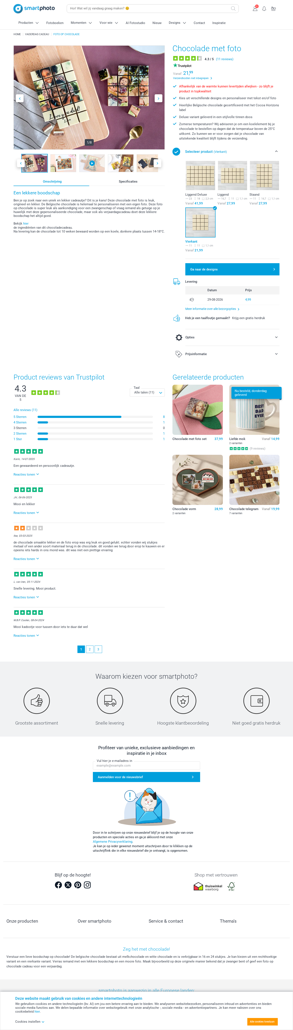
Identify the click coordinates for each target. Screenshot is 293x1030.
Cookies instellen (27, 1022)
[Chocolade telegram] (254, 480)
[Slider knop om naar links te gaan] (20, 98)
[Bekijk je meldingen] (264, 8)
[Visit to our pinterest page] (77, 884)
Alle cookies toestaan (262, 1021)
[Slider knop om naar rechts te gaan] (158, 98)
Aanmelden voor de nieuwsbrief (120, 777)
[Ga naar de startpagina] (34, 9)
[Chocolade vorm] (197, 480)
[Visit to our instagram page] (87, 884)
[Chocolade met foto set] (197, 410)
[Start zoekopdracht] (233, 9)
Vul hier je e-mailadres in (114, 761)
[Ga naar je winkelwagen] (273, 8)
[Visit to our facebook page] (58, 884)
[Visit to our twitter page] (67, 884)
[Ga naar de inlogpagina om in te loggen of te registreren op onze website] (255, 8)
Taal (137, 388)
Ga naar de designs (204, 269)
